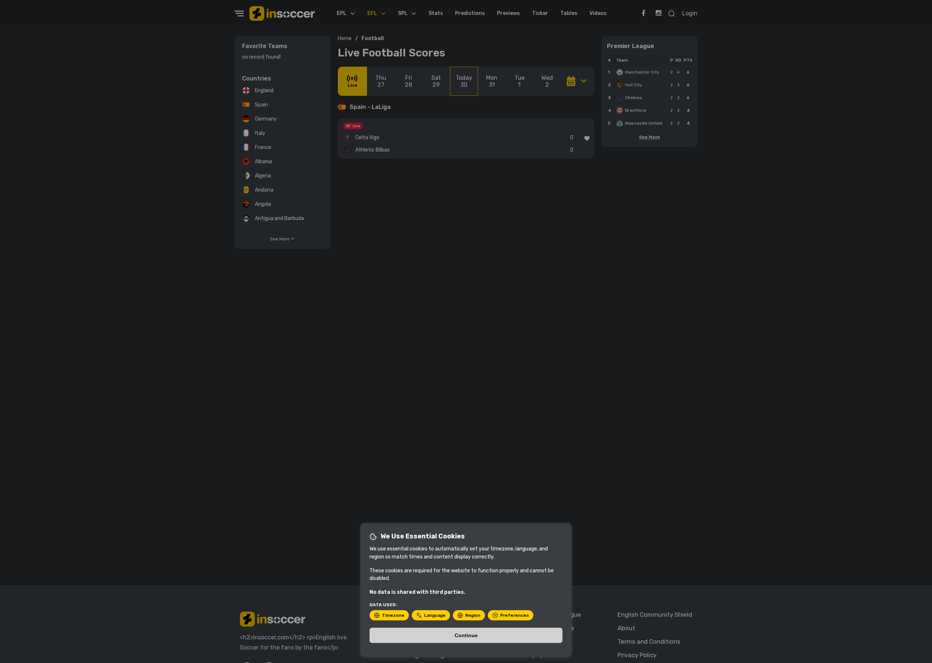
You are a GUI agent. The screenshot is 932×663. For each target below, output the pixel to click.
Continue (466, 635)
